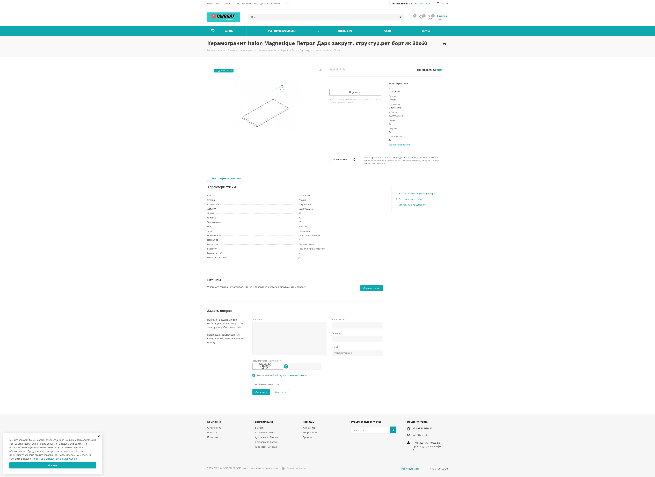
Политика (213, 437)
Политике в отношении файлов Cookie (54, 458)
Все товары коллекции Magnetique (417, 193)
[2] (334, 69)
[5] (344, 69)
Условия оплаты (264, 432)
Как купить (309, 427)
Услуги (259, 427)
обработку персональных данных (289, 375)
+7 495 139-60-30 (422, 428)
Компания (214, 421)
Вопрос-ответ (311, 432)
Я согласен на (281, 375)
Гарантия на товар (266, 446)
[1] (331, 69)
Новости (212, 432)
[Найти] (400, 17)
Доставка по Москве (267, 437)
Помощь (308, 421)
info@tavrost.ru (421, 435)
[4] (340, 69)
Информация (264, 421)
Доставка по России (266, 442)
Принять (52, 465)
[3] (337, 69)
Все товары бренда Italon (412, 204)
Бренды (307, 437)
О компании (214, 427)
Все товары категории (410, 199)
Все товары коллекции (226, 178)
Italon (439, 69)
